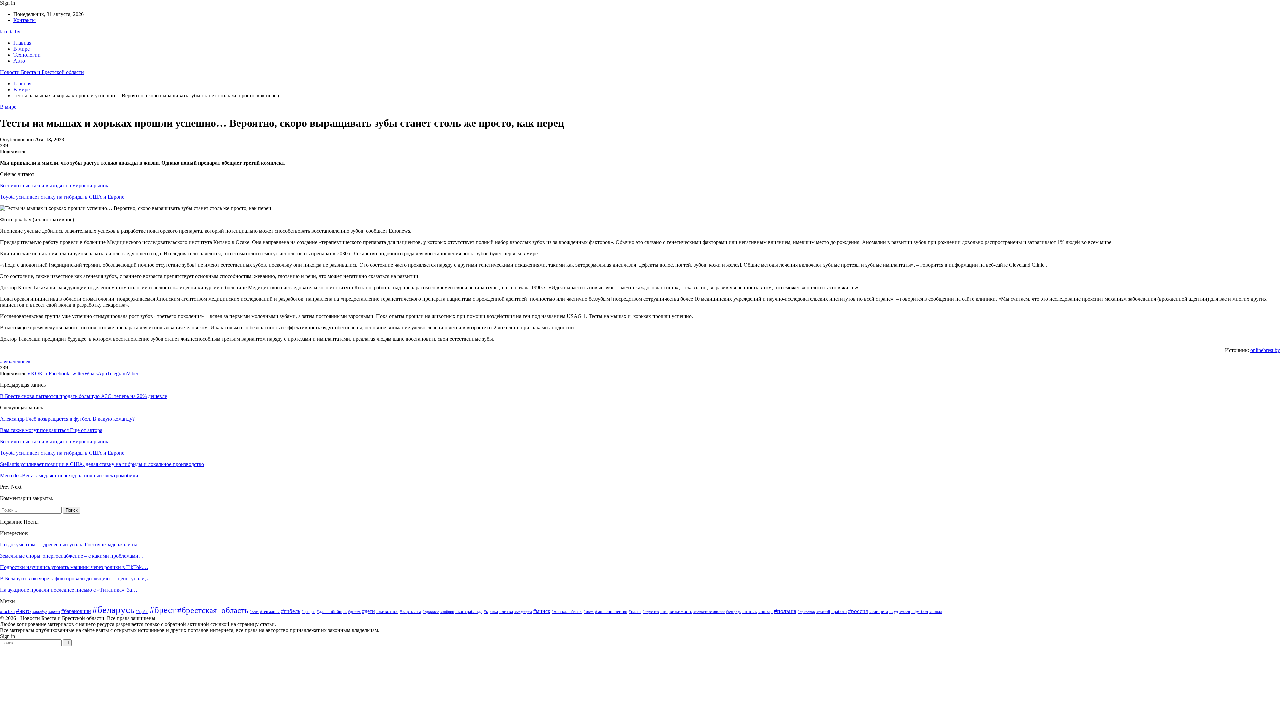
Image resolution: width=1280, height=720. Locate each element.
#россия (858, 611)
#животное (387, 611)
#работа (839, 611)
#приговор (806, 612)
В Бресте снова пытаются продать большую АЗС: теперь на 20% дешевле (83, 396)
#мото (589, 612)
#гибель (290, 611)
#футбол (919, 611)
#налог (635, 611)
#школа (935, 611)
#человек (20, 361)
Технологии (27, 55)
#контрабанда (468, 611)
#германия (270, 611)
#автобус (39, 612)
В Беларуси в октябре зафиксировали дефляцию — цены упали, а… (77, 578)
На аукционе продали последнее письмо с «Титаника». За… (68, 590)
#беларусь (113, 609)
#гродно (308, 612)
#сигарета (878, 611)
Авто (19, 61)
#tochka (7, 611)
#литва (506, 611)
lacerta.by (10, 31)
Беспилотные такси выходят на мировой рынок (54, 185)
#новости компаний (709, 612)
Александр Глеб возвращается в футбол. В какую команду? (67, 419)
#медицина (523, 612)
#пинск (749, 611)
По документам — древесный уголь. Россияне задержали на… (71, 544)
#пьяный (823, 612)
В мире (21, 49)
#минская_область (567, 611)
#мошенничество (611, 611)
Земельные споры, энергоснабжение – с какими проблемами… (72, 556)
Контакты (24, 20)
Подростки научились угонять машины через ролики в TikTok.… (74, 567)
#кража (491, 611)
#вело (254, 612)
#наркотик (651, 612)
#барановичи (76, 611)
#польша (785, 611)
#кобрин (447, 611)
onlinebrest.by (1265, 350)
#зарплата (410, 611)
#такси (904, 612)
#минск (541, 611)
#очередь (733, 612)
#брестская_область (212, 610)
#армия (54, 612)
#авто (23, 610)
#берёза (142, 611)
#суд (893, 611)
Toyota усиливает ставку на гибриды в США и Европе (62, 197)
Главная (22, 43)
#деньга (354, 612)
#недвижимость (676, 611)
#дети (368, 611)
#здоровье (431, 612)
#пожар (765, 611)
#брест (163, 610)
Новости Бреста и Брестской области (42, 72)
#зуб (5, 361)
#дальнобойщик (332, 611)
